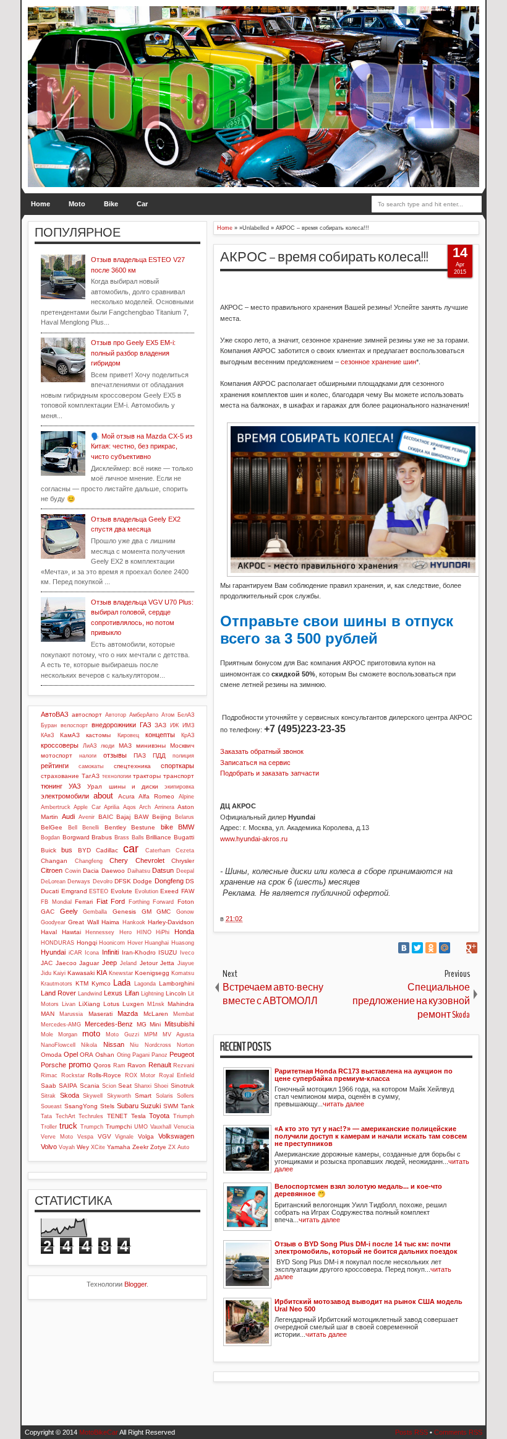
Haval (49, 932)
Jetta (167, 963)
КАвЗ (47, 735)
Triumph (183, 1116)
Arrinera (164, 807)
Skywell (93, 1096)
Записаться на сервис (255, 762)
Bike (111, 204)
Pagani (141, 1055)
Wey (83, 1147)
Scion (109, 1086)
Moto (77, 204)
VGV (104, 1136)
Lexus (113, 993)
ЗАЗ (160, 725)
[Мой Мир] (444, 947)
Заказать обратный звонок (262, 751)
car (130, 848)
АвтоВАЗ (55, 714)
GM (146, 911)
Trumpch (91, 1127)
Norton (185, 1045)
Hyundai (53, 952)
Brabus (102, 837)
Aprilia (111, 807)
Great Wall (83, 922)
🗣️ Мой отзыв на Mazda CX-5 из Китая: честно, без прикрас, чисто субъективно (141, 446)
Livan (68, 1004)
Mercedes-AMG (61, 1024)
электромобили (65, 796)
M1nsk (155, 1004)
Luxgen (133, 1003)
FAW (187, 891)
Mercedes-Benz (109, 1024)
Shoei (161, 1086)
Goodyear (53, 922)
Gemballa (95, 912)
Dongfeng (169, 881)
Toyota (159, 1115)
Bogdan (50, 837)
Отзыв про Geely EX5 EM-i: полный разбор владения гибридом (133, 353)
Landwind (90, 994)
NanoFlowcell (58, 1045)
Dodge (142, 881)
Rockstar (73, 1075)
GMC (163, 911)
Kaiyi (59, 973)
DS (189, 881)
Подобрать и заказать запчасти (269, 773)
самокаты (91, 766)
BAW (141, 816)
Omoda (51, 1054)
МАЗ (125, 745)
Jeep (109, 962)
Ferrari (84, 901)
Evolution (146, 891)
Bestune (143, 827)
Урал (94, 786)
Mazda (127, 1013)
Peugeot (181, 1054)
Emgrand (74, 891)
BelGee (51, 827)
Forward (163, 902)
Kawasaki (81, 972)
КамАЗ (70, 735)
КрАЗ (187, 735)
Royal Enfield (177, 1075)
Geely (69, 911)
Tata (46, 1116)
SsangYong (81, 1106)
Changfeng (89, 861)
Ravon (136, 1065)
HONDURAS (57, 943)
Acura (126, 796)
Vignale (124, 1137)
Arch (145, 807)
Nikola (89, 1045)
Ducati (50, 891)
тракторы (147, 775)
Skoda (69, 1095)
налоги (87, 756)
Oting (123, 1055)
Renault (159, 1065)
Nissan (113, 1044)
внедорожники (114, 724)
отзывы (115, 755)
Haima (110, 922)
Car (142, 204)
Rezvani (183, 1065)
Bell (72, 827)
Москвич (182, 745)
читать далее (343, 1104)
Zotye (158, 1147)
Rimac (49, 1075)
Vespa (85, 1137)
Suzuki (150, 1105)
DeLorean (53, 881)
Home (40, 204)
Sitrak (48, 1096)
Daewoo (113, 870)
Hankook (133, 922)
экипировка (179, 787)
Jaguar (89, 963)
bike (167, 827)
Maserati (100, 1013)
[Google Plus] (471, 947)
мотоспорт (56, 755)
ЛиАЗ (89, 746)
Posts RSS (411, 1432)
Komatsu (182, 973)
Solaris (164, 1096)
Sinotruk (182, 1085)
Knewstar (121, 973)
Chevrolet (149, 860)
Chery (118, 860)
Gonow (185, 912)
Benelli (90, 827)
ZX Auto (178, 1147)
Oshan (104, 1054)
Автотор (115, 715)
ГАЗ (145, 724)
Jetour (149, 963)
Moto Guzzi (122, 1034)
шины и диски (133, 786)
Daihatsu (138, 871)
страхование (60, 775)
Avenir (87, 817)
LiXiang (89, 1003)
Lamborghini (176, 983)
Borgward (76, 837)
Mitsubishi (179, 1024)
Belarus (184, 817)
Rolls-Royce (104, 1075)
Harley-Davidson (171, 922)
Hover (135, 943)
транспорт (178, 775)
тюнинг (51, 786)
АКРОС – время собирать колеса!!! (324, 257)
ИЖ (174, 725)
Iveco (187, 953)
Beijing (161, 816)
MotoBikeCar (98, 1432)
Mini (155, 1024)
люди (107, 746)
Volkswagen (176, 1136)
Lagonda (145, 984)
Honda (184, 931)
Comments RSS (458, 1432)
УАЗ (75, 786)
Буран (49, 725)
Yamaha (118, 1147)
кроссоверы (60, 745)
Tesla (138, 1116)
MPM (151, 1034)
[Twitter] (417, 947)
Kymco (101, 983)
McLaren (155, 1013)
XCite (98, 1147)
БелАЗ (185, 715)
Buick (48, 850)
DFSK (122, 881)
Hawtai (71, 932)
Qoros (102, 1065)
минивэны (151, 745)
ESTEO (98, 891)
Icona (92, 953)
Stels (107, 1106)
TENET (117, 1116)
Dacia (91, 870)
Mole (47, 1034)
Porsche (53, 1065)
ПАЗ (140, 755)
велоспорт (74, 725)
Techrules (91, 1116)
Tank (187, 1106)
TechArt (65, 1116)
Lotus (111, 1003)
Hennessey (99, 932)
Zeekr (140, 1147)
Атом (167, 715)
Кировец (128, 735)
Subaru (127, 1105)
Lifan (132, 993)
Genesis (124, 911)
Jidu (46, 973)
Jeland (128, 963)
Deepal (185, 871)
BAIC (105, 816)
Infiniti (110, 952)
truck (68, 1126)
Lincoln (176, 993)
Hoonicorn (112, 943)
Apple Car (87, 807)
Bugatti (184, 837)
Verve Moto (57, 1137)
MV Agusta (178, 1034)
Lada (121, 982)
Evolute (121, 891)
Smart (143, 1095)
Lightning (152, 994)
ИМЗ (188, 725)
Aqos (129, 807)
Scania (90, 1085)
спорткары (177, 765)
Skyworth (119, 1096)
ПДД (159, 755)
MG (142, 1024)
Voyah (67, 1147)
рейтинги (55, 765)
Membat (183, 1014)
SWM (170, 1106)
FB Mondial (56, 902)
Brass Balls (129, 837)
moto (91, 1033)
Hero (125, 932)
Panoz (159, 1055)
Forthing (139, 902)
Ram (119, 1065)
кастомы (98, 735)
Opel (71, 1054)
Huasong (182, 943)
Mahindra (181, 1003)
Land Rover (58, 993)
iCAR (75, 953)
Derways (78, 881)
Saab (48, 1085)
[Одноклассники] (431, 947)
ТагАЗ (91, 775)
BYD (84, 850)
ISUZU (167, 952)
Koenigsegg (152, 972)
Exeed (169, 891)
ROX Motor (140, 1075)
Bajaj (123, 816)
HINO (144, 932)
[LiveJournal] (458, 947)
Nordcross (158, 1045)
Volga (146, 1136)
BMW (186, 827)
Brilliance (158, 837)
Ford (118, 901)
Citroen (51, 870)
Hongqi (87, 942)
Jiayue (185, 963)
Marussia (71, 1014)
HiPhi (162, 932)
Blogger (135, 1284)
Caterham (158, 850)
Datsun (163, 870)
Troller (49, 1127)
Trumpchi (119, 1126)
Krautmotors (56, 984)
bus (66, 850)
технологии (116, 776)
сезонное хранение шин (378, 361)
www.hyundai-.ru (254, 838)
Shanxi (142, 1086)
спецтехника (132, 766)
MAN (47, 1013)
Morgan (67, 1034)
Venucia (184, 1127)
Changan (54, 860)
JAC (47, 963)
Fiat (102, 901)
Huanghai (157, 943)
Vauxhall (160, 1127)
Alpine (186, 797)
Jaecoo (66, 963)
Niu (134, 1045)
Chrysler (182, 860)
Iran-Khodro (139, 952)
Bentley (115, 827)
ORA (86, 1054)
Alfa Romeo (156, 796)
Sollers (185, 1096)
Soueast (51, 1106)
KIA (101, 972)
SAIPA (68, 1085)
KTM (81, 983)
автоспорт (87, 714)
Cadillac (107, 850)
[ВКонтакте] (403, 947)
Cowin (73, 871)
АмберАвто (143, 715)
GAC (47, 911)
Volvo (49, 1146)
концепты (160, 734)
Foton (185, 901)
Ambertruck (55, 807)
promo (80, 1064)
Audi (68, 816)
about (103, 795)
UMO (141, 1127)
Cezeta (185, 850)
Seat (125, 1085)
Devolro (103, 881)
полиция (183, 756)
